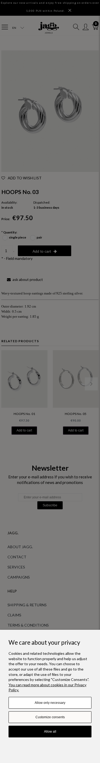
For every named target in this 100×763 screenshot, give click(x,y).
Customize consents (50, 717)
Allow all (50, 731)
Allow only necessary (50, 703)
